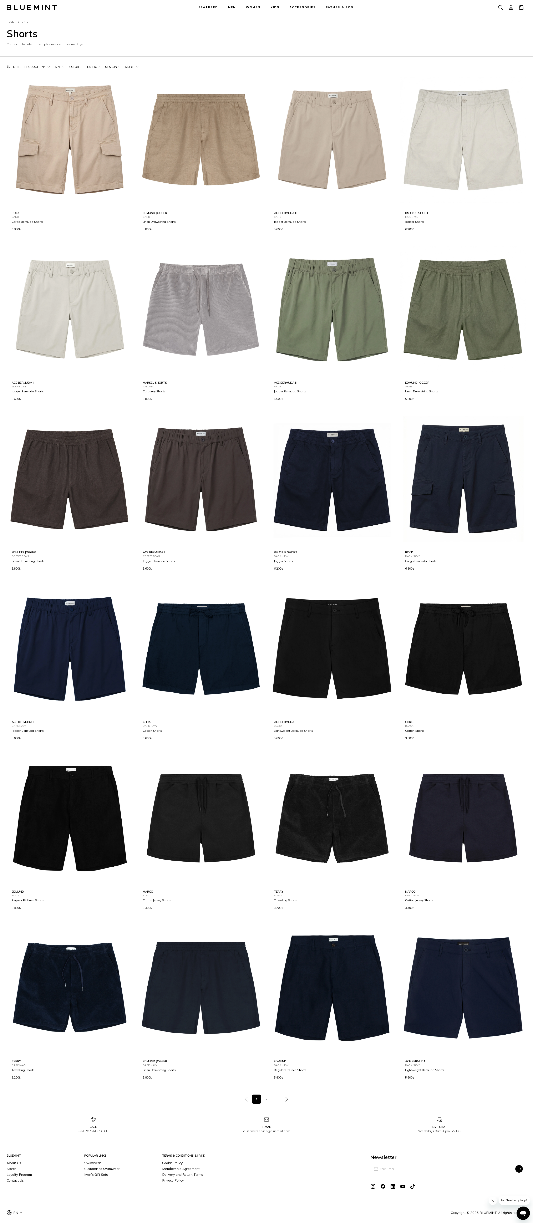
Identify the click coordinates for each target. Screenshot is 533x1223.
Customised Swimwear (102, 1169)
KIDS (274, 7)
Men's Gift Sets (96, 1174)
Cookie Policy (172, 1163)
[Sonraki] (286, 1099)
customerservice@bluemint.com (266, 1131)
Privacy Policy (173, 1180)
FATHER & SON (340, 7)
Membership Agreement (181, 1169)
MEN (232, 7)
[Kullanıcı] (511, 7)
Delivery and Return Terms (182, 1174)
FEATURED (208, 7)
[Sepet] (521, 7)
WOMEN (253, 7)
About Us (14, 1163)
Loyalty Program (19, 1174)
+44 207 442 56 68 (93, 1131)
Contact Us (15, 1180)
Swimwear (92, 1163)
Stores (11, 1169)
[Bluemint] (32, 7)
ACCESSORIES (302, 7)
